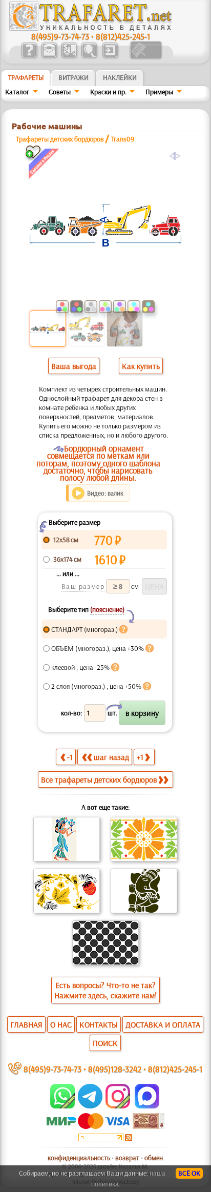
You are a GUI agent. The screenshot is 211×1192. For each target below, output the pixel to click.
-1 (70, 757)
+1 (140, 757)
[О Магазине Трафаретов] (29, 56)
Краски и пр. (108, 91)
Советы (60, 91)
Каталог (17, 91)
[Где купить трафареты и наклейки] (49, 56)
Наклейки (120, 77)
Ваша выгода (73, 366)
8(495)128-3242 (114, 1068)
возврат (127, 1157)
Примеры (159, 91)
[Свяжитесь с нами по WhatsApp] (63, 1106)
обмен (153, 1157)
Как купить (141, 366)
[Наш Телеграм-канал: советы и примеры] (89, 1106)
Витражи (73, 77)
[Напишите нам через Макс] (147, 1106)
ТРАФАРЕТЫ (26, 77)
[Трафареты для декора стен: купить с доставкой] (69, 56)
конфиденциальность (79, 1157)
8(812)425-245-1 (123, 36)
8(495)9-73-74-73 (60, 36)
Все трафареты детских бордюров (99, 779)
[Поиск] (89, 56)
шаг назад (111, 757)
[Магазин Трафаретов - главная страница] (90, 28)
